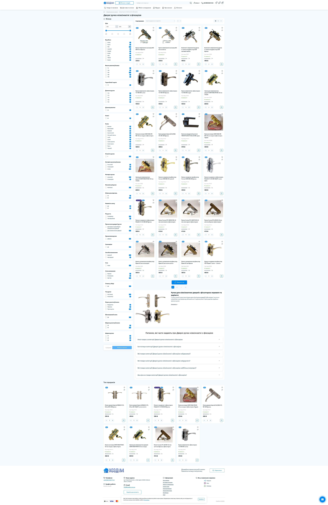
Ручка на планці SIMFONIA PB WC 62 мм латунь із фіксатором (144, 134)
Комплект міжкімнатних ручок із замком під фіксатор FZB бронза (213, 49)
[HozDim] (133, 470)
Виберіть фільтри (122, 347)
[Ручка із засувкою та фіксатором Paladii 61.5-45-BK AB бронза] (145, 208)
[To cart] (152, 64)
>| (185, 287)
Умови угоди (166, 486)
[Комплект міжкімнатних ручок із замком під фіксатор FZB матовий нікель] (190, 36)
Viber (208, 483)
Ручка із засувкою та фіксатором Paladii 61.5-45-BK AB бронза (145, 221)
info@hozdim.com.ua (129, 487)
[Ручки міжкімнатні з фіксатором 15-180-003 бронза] (168, 79)
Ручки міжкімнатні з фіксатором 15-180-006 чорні (190, 91)
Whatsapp (209, 486)
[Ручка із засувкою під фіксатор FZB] (213, 250)
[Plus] (143, 64)
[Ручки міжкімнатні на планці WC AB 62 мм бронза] (145, 36)
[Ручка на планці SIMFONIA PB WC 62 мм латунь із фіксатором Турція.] (213, 122)
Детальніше (146, 500)
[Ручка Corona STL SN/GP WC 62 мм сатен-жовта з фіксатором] (168, 208)
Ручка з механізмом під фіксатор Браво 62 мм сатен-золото (168, 262)
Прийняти (201, 499)
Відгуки (157, 7)
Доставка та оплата (128, 7)
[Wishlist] (153, 27)
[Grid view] (215, 21)
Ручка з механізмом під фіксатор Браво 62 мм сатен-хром (145, 262)
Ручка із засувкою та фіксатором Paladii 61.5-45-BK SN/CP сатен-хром (213, 178)
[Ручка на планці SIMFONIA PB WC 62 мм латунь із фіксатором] (145, 122)
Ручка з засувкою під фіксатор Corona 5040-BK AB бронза (190, 178)
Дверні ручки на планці (112, 11)
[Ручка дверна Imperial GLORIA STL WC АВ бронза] (168, 122)
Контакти (179, 7)
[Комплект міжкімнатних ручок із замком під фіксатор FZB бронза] (213, 36)
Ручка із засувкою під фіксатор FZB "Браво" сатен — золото (213, 262)
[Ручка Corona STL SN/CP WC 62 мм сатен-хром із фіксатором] (190, 208)
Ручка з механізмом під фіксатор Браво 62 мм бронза (190, 262)
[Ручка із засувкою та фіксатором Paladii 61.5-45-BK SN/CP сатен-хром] (213, 165)
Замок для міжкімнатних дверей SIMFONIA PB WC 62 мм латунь (213, 92)
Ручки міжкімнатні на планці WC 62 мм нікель (168, 48)
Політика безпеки (167, 488)
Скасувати (108, 347)
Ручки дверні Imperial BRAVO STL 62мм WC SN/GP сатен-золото (138, 406)
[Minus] (137, 64)
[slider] (106, 31)
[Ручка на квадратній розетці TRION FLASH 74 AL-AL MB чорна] (190, 122)
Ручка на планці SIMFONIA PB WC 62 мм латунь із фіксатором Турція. (213, 135)
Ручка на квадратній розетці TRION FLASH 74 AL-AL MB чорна (190, 134)
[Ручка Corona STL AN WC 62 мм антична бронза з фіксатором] (213, 208)
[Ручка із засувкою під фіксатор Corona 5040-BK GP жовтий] (168, 165)
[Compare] (153, 30)
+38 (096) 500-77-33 (109, 480)
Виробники (165, 492)
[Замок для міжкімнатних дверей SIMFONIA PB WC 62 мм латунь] (213, 79)
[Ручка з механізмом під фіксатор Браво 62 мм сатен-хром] (145, 250)
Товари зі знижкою (112, 7)
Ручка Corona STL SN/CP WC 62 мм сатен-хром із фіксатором (190, 221)
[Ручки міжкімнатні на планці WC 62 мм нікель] (168, 36)
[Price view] (221, 21)
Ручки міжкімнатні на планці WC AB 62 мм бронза (145, 48)
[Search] (191, 3)
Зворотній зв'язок (167, 490)
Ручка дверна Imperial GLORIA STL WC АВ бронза (167, 134)
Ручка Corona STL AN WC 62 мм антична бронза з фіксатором (213, 221)
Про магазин (168, 7)
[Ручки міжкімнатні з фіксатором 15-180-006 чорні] (190, 79)
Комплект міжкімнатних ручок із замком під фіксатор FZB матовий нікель (190, 49)
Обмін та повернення (144, 7)
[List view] (218, 21)
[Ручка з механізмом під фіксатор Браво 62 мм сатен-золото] (168, 250)
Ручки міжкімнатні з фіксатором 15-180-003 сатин (145, 91)
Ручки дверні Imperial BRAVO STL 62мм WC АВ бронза (114, 406)
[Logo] (109, 3)
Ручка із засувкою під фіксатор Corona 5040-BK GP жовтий (167, 178)
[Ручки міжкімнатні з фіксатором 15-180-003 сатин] (145, 79)
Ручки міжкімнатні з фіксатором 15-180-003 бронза (168, 91)
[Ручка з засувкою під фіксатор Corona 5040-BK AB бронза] (190, 165)
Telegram (209, 480)
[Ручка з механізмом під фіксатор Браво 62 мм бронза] (190, 250)
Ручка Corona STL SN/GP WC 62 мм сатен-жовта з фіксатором (167, 221)
